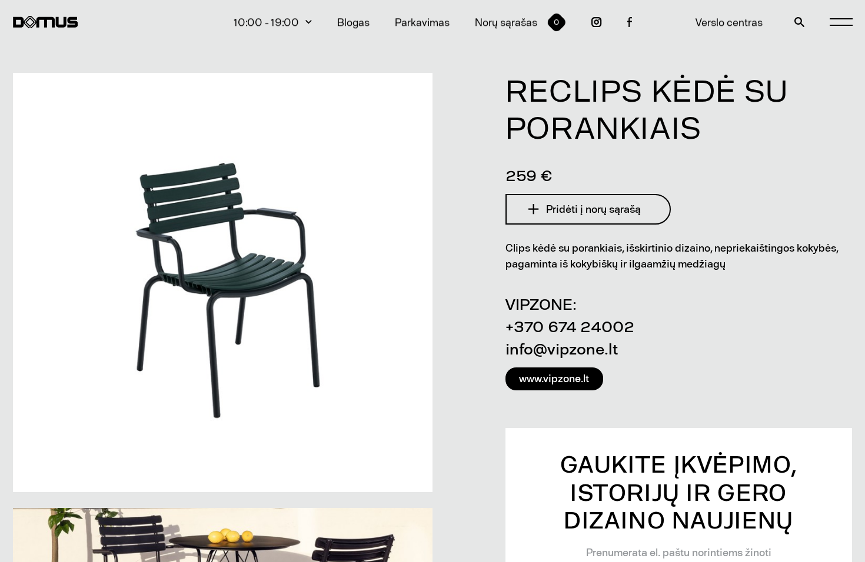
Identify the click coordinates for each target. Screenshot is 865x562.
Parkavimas (422, 22)
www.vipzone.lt (554, 378)
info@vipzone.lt (561, 349)
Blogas (353, 22)
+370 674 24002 (569, 326)
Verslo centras (729, 22)
